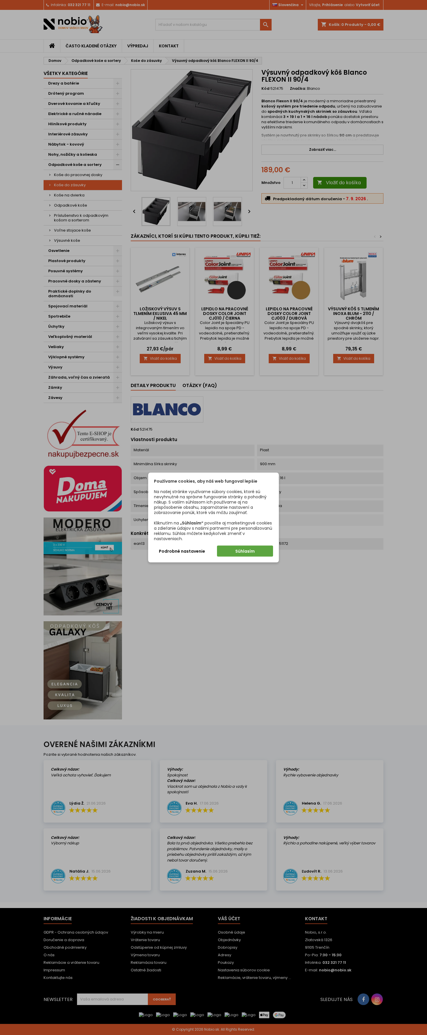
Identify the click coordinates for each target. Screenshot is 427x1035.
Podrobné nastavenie (182, 551)
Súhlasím (245, 551)
